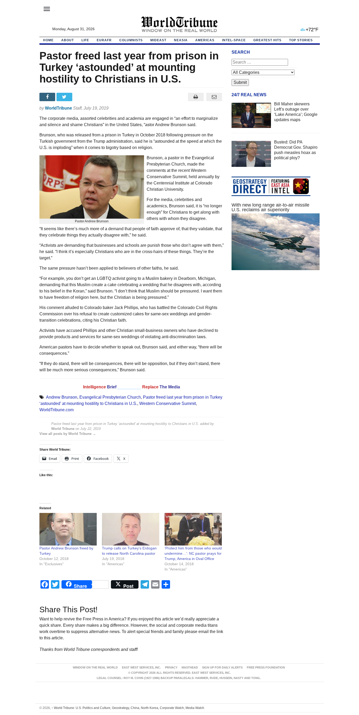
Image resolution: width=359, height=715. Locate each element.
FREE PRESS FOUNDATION (266, 667)
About (67, 40)
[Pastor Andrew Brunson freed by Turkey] (68, 529)
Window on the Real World (95, 667)
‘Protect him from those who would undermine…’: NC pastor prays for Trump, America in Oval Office (193, 553)
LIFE (85, 40)
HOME (48, 40)
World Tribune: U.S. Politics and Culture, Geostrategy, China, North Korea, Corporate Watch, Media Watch (128, 708)
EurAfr (104, 40)
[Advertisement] (276, 324)
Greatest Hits (267, 40)
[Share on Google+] (82, 97)
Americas (204, 40)
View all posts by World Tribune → (67, 434)
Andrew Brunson (61, 397)
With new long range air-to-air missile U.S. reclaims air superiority (270, 207)
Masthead (190, 667)
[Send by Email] (214, 97)
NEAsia (181, 40)
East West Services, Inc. (141, 667)
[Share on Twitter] (65, 97)
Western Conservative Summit (167, 403)
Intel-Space (234, 40)
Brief (112, 387)
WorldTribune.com (56, 410)
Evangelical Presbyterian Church (110, 397)
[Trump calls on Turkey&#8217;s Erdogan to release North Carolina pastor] (130, 529)
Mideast (158, 40)
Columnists (131, 40)
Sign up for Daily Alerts (222, 667)
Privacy (171, 667)
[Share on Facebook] (48, 97)
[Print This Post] (195, 97)
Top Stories (301, 40)
